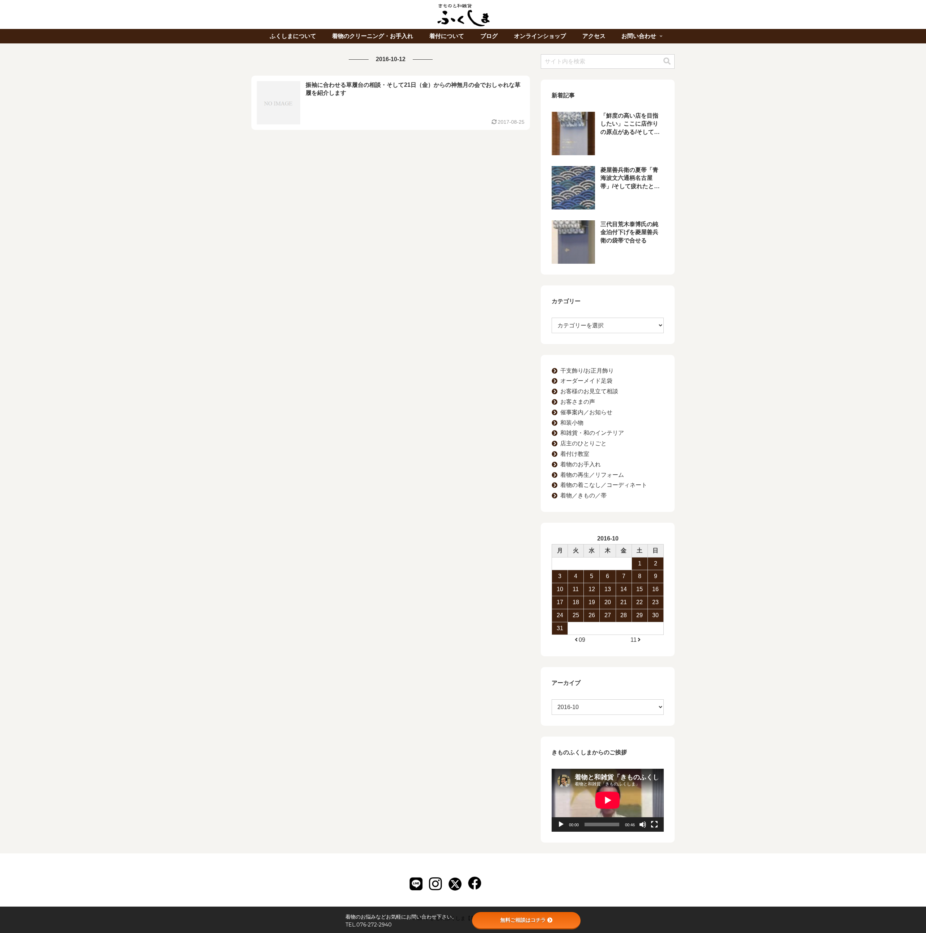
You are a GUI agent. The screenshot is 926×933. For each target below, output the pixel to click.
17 (560, 602)
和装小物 (571, 423)
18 (576, 602)
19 (592, 602)
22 (639, 602)
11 (576, 589)
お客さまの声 (577, 402)
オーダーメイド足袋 (586, 381)
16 (655, 589)
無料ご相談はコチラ (523, 920)
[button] (667, 61)
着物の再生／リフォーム (592, 475)
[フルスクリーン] (654, 824)
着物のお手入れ (580, 464)
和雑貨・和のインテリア (592, 433)
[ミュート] (642, 824)
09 (582, 640)
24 (560, 615)
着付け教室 (574, 454)
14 (623, 589)
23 (655, 602)
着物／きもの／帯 (583, 495)
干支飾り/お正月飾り (587, 371)
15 (639, 589)
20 (607, 602)
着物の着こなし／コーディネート (603, 485)
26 (592, 615)
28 (623, 615)
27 (607, 615)
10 (560, 589)
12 (592, 589)
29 (639, 615)
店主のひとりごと (583, 443)
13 (607, 589)
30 (655, 615)
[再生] (561, 824)
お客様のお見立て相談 (589, 391)
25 (576, 615)
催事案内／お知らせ (586, 412)
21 (623, 602)
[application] (608, 800)
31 (560, 628)
